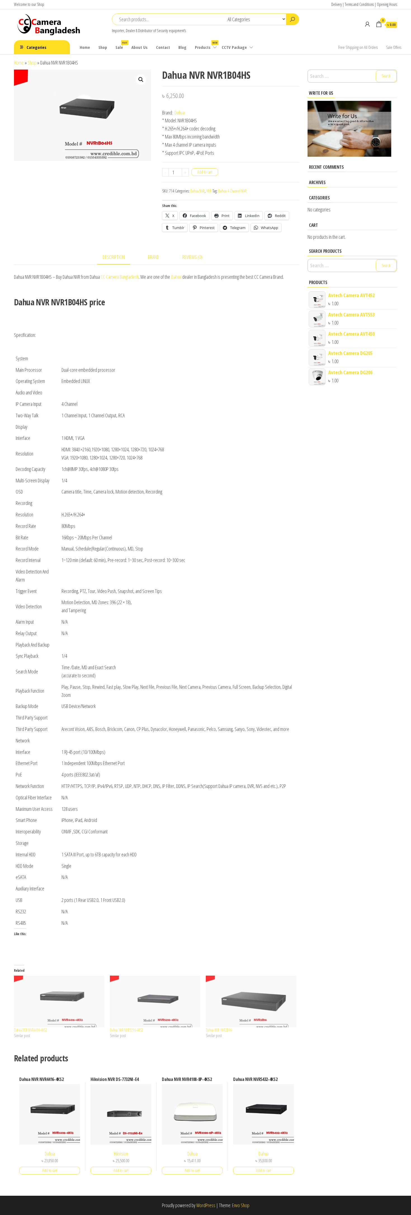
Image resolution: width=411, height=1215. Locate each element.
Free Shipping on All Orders (358, 47)
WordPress (205, 1205)
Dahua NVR (197, 191)
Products (206, 45)
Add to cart (204, 172)
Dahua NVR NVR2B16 (219, 1030)
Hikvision (121, 1153)
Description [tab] (114, 257)
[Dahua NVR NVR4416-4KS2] (59, 1001)
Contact (163, 47)
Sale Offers (393, 47)
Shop (102, 47)
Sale (121, 45)
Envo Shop (240, 1205)
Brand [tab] (153, 257)
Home (85, 47)
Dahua (179, 112)
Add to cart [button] (49, 1170)
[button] (141, 80)
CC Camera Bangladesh (120, 276)
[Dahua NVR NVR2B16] (251, 1001)
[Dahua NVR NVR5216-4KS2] (155, 1001)
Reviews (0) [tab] (192, 257)
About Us (139, 47)
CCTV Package (234, 47)
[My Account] (367, 24)
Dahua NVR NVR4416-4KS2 (30, 1030)
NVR (209, 191)
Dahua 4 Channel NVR (232, 191)
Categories (36, 47)
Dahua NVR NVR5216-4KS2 (126, 1030)
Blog (182, 47)
